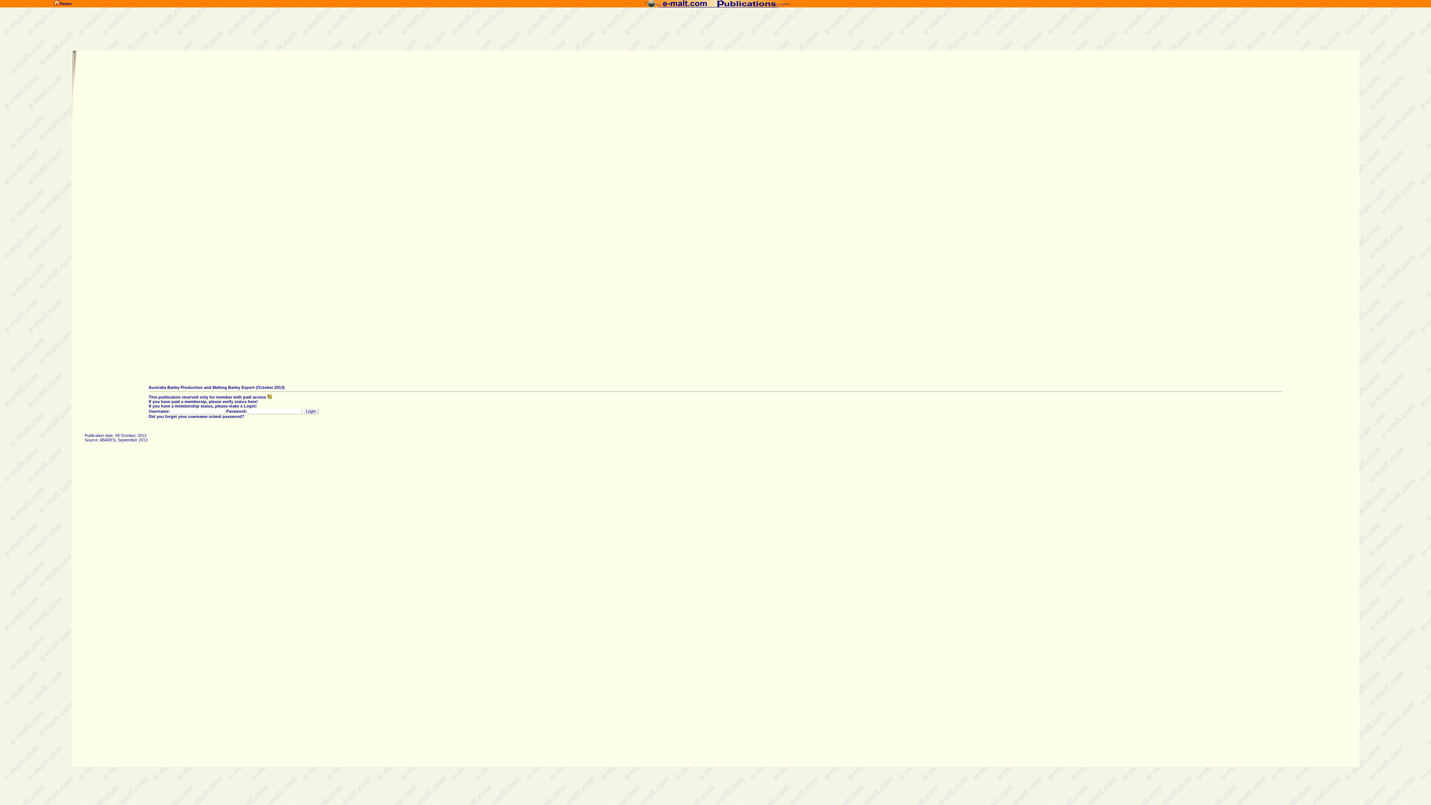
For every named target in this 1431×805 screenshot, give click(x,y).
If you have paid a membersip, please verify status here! (203, 401)
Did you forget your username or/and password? (196, 416)
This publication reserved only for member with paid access (208, 397)
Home (66, 3)
